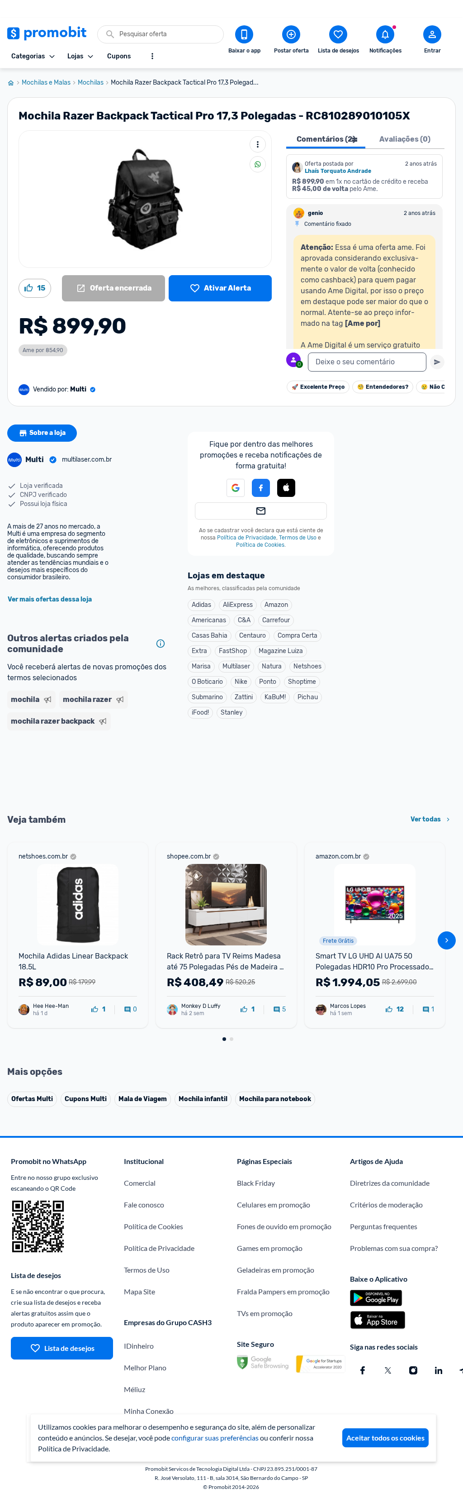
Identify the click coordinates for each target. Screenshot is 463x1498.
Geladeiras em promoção (275, 1269)
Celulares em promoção (273, 1204)
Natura (272, 666)
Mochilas (91, 82)
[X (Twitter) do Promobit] (388, 1370)
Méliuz (134, 1389)
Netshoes (307, 666)
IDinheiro (139, 1345)
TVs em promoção (265, 1313)
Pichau (308, 697)
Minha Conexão (149, 1411)
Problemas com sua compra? (394, 1248)
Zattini (244, 697)
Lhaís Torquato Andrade (338, 171)
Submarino (207, 697)
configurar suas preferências (215, 1437)
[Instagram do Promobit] (413, 1370)
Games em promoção (269, 1248)
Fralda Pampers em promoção (283, 1291)
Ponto (267, 682)
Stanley (232, 712)
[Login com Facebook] (261, 488)
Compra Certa (297, 635)
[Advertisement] (88, 771)
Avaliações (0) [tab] (404, 139)
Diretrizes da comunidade (390, 1182)
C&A (244, 620)
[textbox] (367, 362)
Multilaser (236, 666)
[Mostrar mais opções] (152, 56)
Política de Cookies (260, 545)
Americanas (209, 620)
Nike (241, 682)
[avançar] (447, 940)
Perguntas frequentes (383, 1226)
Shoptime (302, 682)
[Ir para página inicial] (14, 82)
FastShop (233, 651)
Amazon (276, 605)
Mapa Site (139, 1291)
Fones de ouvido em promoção (284, 1226)
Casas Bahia (209, 635)
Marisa (201, 666)
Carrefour (276, 620)
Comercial (140, 1182)
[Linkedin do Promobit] (438, 1370)
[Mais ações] (258, 144)
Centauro (252, 635)
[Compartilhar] (258, 164)
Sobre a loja (47, 433)
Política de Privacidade (246, 537)
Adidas (201, 605)
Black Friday (256, 1182)
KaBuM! (275, 697)
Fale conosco (144, 1204)
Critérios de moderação (386, 1204)
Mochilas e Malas (46, 82)
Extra (199, 651)
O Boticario (207, 682)
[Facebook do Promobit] (362, 1370)
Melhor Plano (145, 1367)
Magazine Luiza (281, 651)
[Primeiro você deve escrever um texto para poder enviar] (437, 362)
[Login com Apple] (286, 488)
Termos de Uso (298, 537)
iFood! (200, 712)
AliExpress (238, 605)
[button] (230, 488)
